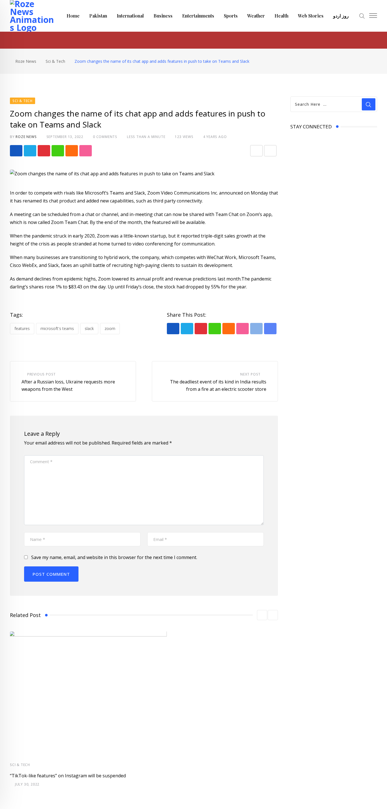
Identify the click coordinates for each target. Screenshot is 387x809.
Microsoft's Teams (57, 328)
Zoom (110, 328)
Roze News (26, 136)
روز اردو (341, 16)
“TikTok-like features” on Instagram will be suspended (68, 776)
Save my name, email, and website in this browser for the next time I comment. (114, 557)
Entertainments (198, 16)
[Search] (362, 15)
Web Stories (311, 16)
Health (281, 16)
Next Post (250, 374)
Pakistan (98, 16)
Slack (89, 328)
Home (73, 16)
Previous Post (41, 374)
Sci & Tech (20, 764)
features (22, 328)
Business (163, 16)
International (130, 16)
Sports (231, 16)
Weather (256, 16)
